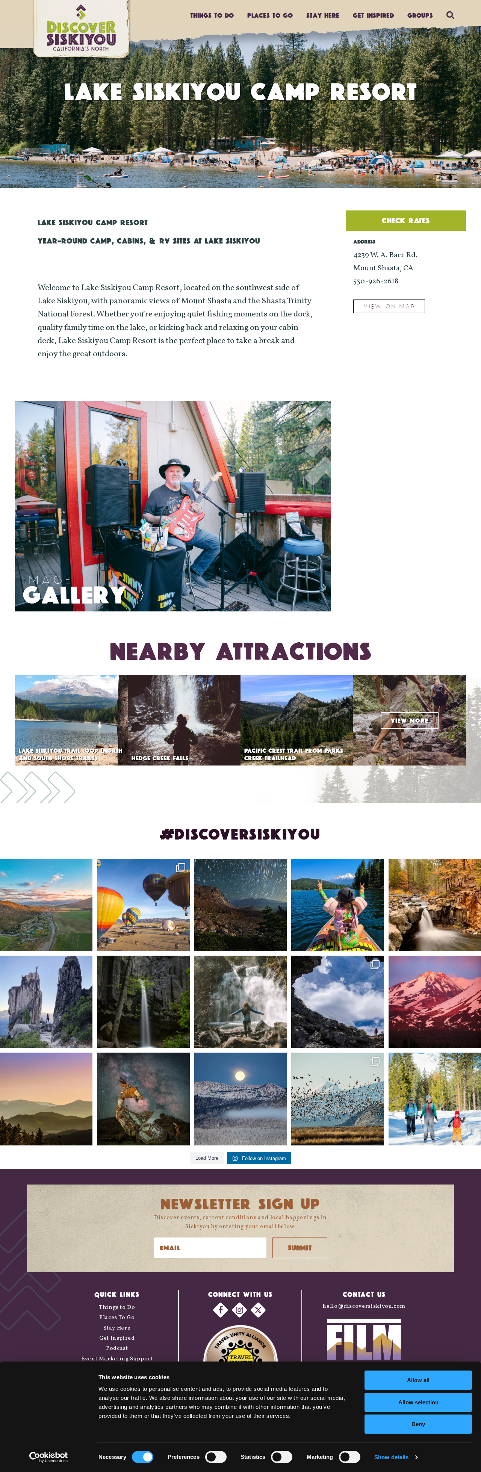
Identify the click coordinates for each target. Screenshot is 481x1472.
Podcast (117, 1348)
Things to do (212, 15)
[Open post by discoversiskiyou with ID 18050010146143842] (143, 1099)
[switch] (216, 1457)
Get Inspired (373, 15)
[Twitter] (258, 1310)
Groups (420, 15)
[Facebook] (220, 1310)
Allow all (418, 1380)
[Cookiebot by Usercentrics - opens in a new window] (49, 1457)
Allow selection (418, 1402)
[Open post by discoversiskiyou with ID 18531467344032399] (46, 905)
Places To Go (117, 1318)
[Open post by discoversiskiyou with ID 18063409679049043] (337, 905)
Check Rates (406, 220)
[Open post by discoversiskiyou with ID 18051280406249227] (337, 1002)
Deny (418, 1424)
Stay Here (322, 15)
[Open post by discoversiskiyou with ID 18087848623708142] (240, 1002)
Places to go (270, 15)
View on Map (389, 306)
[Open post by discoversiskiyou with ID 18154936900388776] (143, 905)
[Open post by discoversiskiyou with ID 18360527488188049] (435, 1099)
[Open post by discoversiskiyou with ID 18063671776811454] (46, 1099)
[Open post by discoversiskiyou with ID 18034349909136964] (337, 1099)
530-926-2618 (375, 281)
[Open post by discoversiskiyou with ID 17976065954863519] (143, 1002)
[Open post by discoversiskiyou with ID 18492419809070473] (240, 905)
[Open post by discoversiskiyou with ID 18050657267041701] (240, 1099)
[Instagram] (239, 1310)
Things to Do (117, 1308)
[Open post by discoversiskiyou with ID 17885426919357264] (435, 905)
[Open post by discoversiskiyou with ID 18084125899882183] (46, 1002)
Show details (391, 1457)
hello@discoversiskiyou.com (363, 1306)
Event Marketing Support (117, 1359)
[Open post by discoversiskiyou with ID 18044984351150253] (435, 1002)
